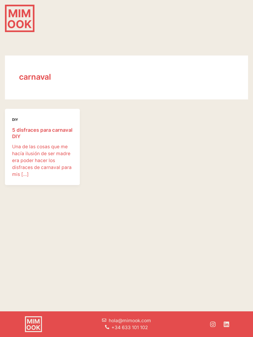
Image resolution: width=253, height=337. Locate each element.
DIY (15, 119)
